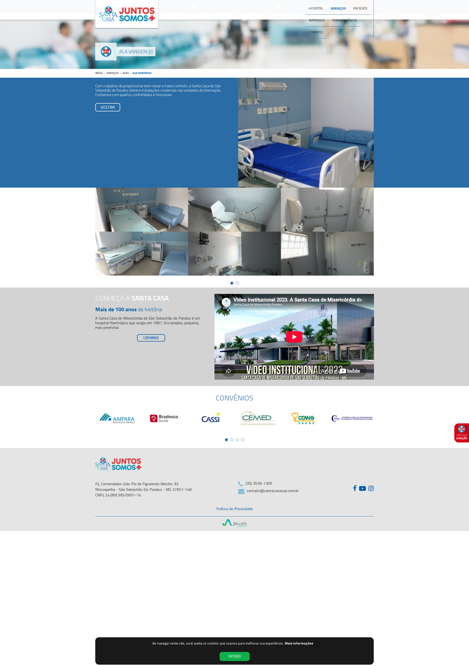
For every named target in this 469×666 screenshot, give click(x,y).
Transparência (344, 20)
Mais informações (299, 643)
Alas (126, 73)
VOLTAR (108, 107)
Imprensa (316, 20)
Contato (316, 32)
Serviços (338, 8)
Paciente (360, 8)
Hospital (316, 8)
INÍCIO (99, 73)
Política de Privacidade (234, 509)
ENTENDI (234, 656)
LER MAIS (151, 338)
